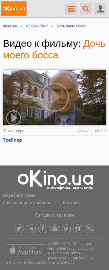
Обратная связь (19, 195)
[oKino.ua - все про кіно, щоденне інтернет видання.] (14, 8)
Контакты (73, 203)
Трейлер (12, 140)
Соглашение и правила (27, 203)
